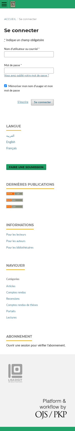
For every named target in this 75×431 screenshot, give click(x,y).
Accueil (10, 19)
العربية (10, 135)
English (10, 142)
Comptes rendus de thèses (22, 305)
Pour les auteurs (15, 241)
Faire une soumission (26, 167)
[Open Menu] (4, 4)
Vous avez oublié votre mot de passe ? (26, 75)
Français (11, 148)
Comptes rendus (16, 292)
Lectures (11, 317)
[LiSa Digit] (15, 381)
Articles (10, 286)
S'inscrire (23, 102)
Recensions (13, 299)
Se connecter (42, 102)
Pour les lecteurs (16, 234)
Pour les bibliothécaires (20, 247)
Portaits (11, 311)
